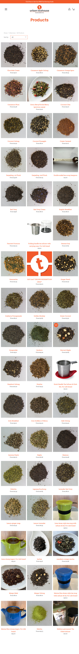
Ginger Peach (65, 279)
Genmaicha (13, 279)
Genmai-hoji (65, 243)
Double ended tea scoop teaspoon (65, 175)
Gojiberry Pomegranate (13, 316)
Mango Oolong (39, 593)
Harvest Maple (65, 350)
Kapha (39, 455)
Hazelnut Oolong (13, 384)
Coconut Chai (65, 105)
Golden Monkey (39, 316)
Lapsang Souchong (39, 489)
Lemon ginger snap (13, 523)
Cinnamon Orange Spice (65, 70)
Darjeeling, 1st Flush (13, 175)
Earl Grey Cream (39, 209)
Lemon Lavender (39, 523)
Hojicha (39, 384)
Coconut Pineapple (39, 141)
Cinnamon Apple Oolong (39, 70)
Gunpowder (13, 350)
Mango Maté (13, 593)
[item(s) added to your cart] (73, 9)
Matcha (39, 629)
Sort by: (6, 37)
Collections (12, 33)
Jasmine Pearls (13, 455)
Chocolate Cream (13, 70)
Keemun (65, 455)
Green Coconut (65, 316)
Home (5, 33)
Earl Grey (13, 209)
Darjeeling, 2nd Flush (39, 175)
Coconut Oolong (13, 141)
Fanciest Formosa (13, 243)
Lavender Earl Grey (65, 489)
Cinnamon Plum (13, 105)
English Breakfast (65, 209)
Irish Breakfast (13, 421)
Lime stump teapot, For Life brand (13, 559)
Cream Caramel (65, 141)
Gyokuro (39, 350)
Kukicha (13, 489)
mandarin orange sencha (65, 559)
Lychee (39, 559)
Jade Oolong (65, 421)
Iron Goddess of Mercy (39, 421)
